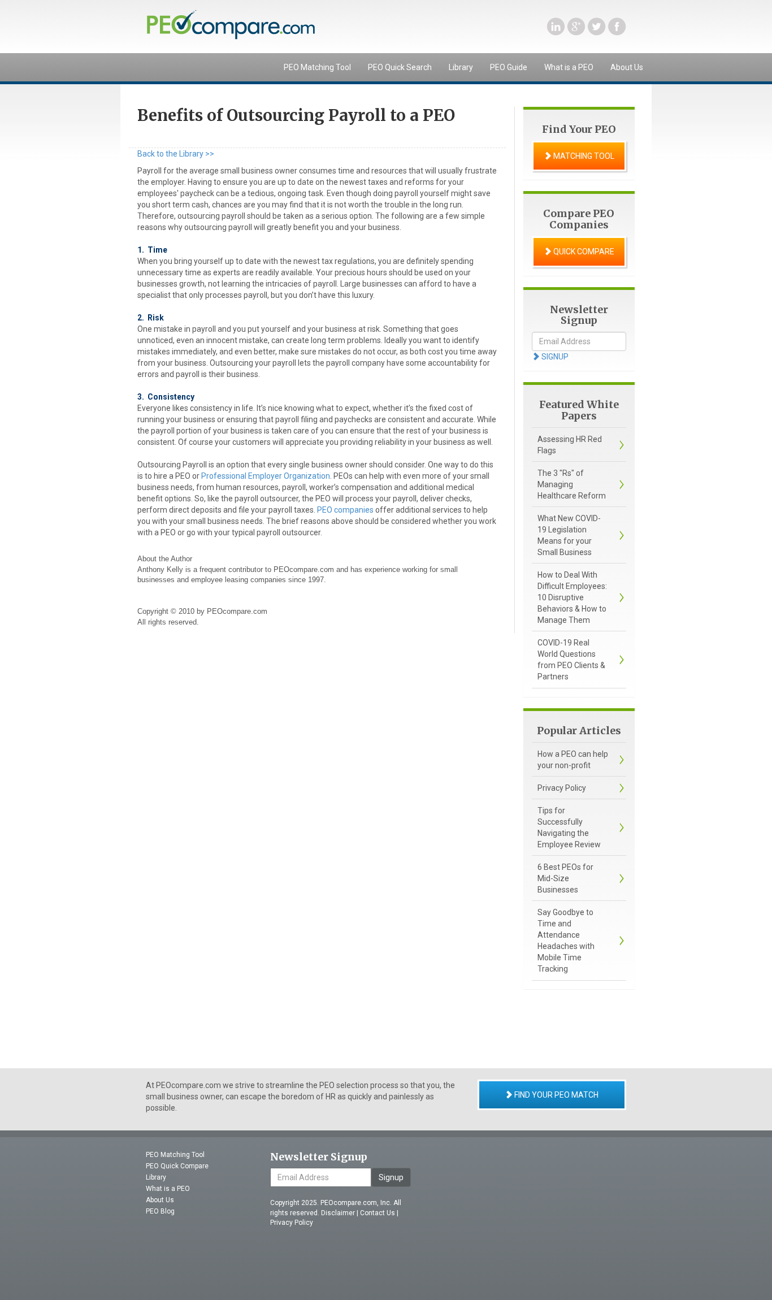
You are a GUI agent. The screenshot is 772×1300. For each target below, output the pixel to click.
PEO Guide (508, 67)
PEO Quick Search (400, 67)
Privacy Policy (561, 787)
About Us (626, 67)
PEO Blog (160, 1211)
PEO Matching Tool (317, 67)
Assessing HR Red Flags (569, 445)
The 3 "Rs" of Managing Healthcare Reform (571, 484)
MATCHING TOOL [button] (583, 156)
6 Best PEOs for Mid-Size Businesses (565, 878)
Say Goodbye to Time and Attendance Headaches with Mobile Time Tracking (566, 940)
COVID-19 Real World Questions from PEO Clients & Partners (571, 659)
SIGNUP (554, 356)
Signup (391, 1177)
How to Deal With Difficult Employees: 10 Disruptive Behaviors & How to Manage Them (572, 597)
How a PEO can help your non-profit (572, 759)
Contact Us (377, 1213)
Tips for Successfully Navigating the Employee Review (569, 827)
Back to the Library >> (175, 153)
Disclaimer (338, 1213)
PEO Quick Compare (177, 1166)
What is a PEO (568, 67)
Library (461, 67)
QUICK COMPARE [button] (583, 251)
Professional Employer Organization (265, 475)
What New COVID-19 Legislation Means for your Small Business (569, 535)
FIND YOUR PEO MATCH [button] (555, 1094)
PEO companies (345, 509)
